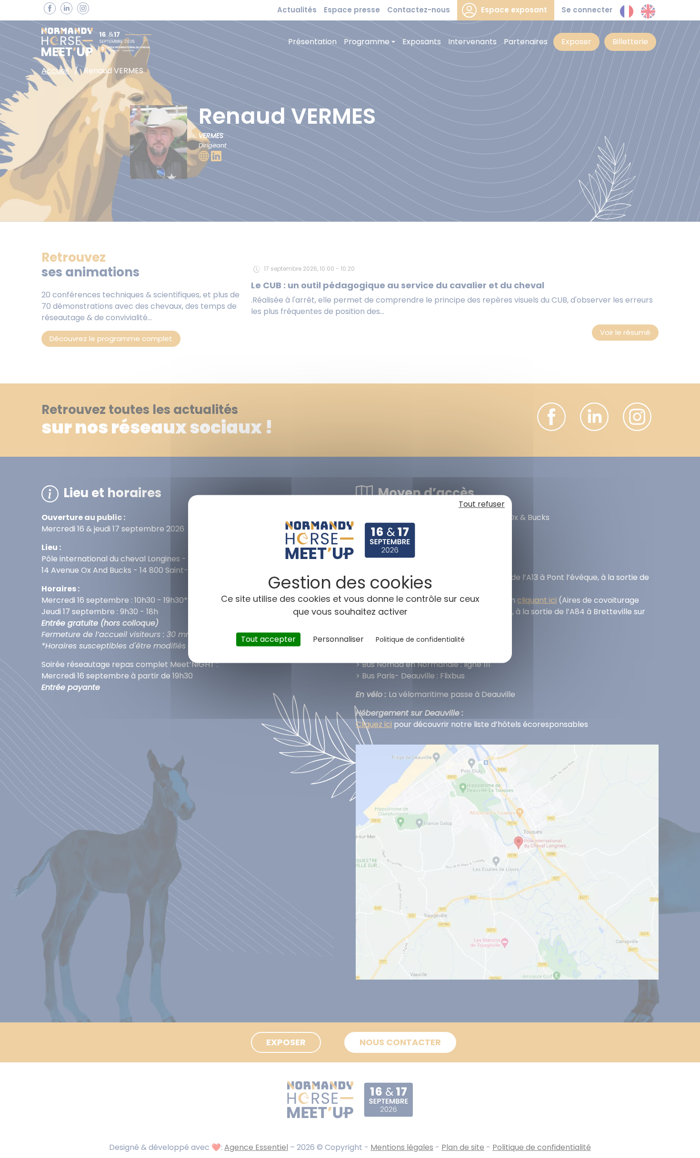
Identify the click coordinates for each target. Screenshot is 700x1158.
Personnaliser (338, 639)
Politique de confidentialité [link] (420, 639)
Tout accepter (268, 639)
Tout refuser (482, 504)
